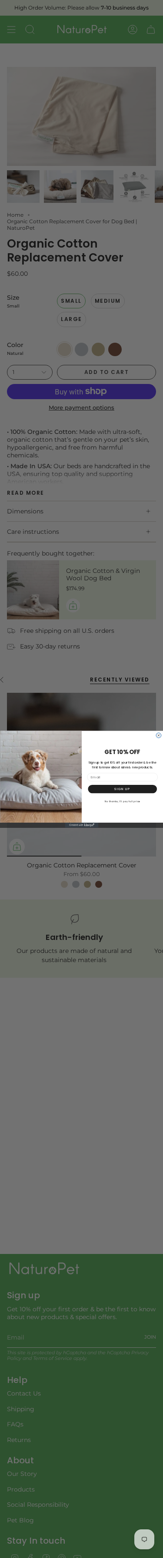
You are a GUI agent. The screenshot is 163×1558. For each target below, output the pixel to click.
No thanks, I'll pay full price (122, 801)
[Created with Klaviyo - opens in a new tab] (81, 825)
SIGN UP (122, 788)
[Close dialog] (158, 735)
